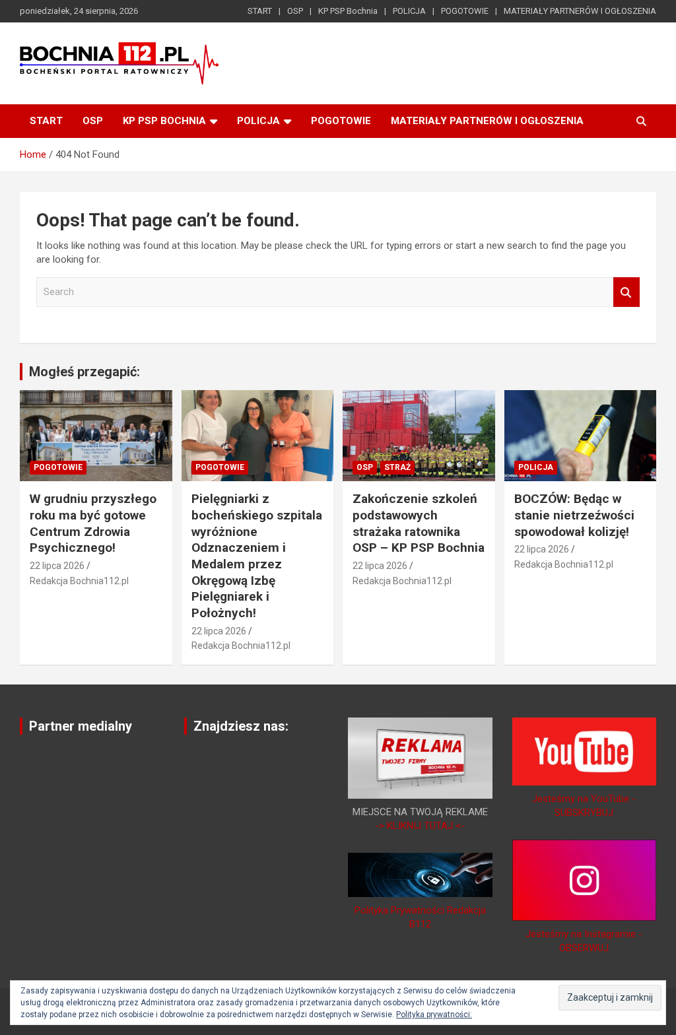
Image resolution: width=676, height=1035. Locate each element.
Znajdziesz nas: (240, 726)
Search (626, 292)
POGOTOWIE (465, 11)
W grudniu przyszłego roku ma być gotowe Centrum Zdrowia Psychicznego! (93, 523)
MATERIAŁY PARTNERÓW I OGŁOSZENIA (580, 11)
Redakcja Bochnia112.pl (79, 581)
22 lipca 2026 (57, 565)
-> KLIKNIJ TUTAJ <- (420, 826)
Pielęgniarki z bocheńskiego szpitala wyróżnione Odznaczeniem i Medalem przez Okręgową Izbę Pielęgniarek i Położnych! (256, 555)
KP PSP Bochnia (348, 11)
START (260, 11)
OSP (295, 11)
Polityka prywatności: (434, 1014)
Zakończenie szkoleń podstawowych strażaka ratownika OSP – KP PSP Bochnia (419, 523)
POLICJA (409, 11)
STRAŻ (397, 467)
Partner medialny (80, 726)
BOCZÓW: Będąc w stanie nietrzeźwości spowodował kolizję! (574, 515)
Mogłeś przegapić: (84, 372)
